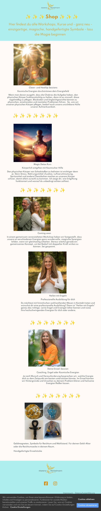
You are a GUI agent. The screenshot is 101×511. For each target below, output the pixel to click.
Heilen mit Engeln (58, 296)
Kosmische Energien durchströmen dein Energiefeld (43, 91)
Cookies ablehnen (86, 499)
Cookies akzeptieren (87, 505)
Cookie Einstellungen (20, 507)
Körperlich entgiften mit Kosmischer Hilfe (42, 168)
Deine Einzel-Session (57, 369)
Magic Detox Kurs (42, 164)
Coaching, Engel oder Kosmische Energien (58, 372)
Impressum (68, 493)
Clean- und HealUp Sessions (43, 88)
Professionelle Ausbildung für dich (58, 299)
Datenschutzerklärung (85, 493)
